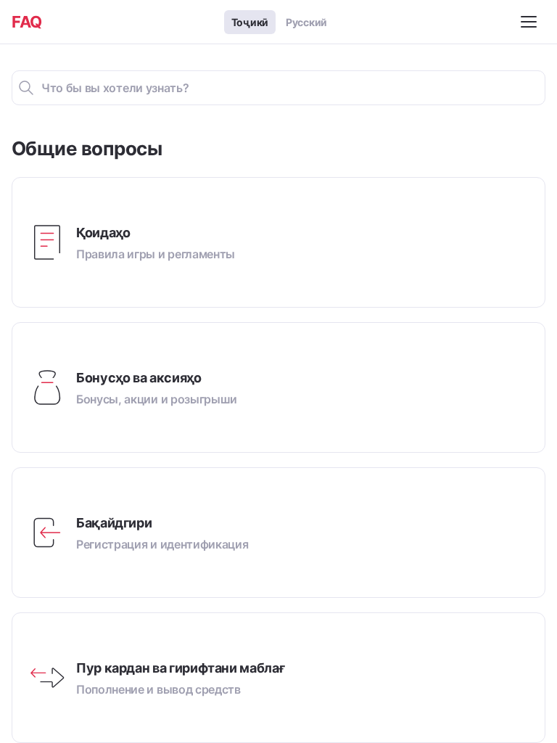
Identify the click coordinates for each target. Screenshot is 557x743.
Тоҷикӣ (249, 22)
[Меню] (530, 21)
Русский (306, 22)
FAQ (27, 21)
